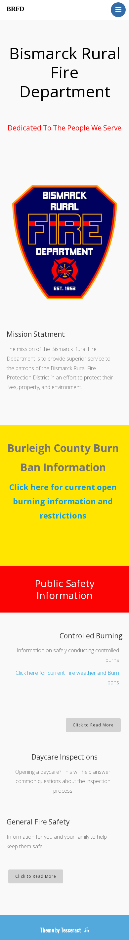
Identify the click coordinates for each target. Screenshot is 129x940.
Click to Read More (93, 725)
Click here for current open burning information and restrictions (63, 501)
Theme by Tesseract (60, 930)
